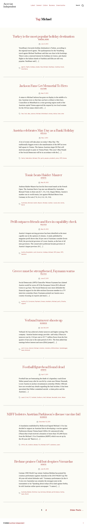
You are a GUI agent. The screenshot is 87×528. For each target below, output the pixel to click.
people (47, 158)
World (23, 205)
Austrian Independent (16, 523)
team (22, 494)
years (58, 445)
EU (27, 301)
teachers (24, 254)
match (35, 203)
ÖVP (55, 252)
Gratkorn (39, 397)
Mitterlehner (55, 348)
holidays (32, 67)
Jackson (33, 114)
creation (30, 445)
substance (53, 445)
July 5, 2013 (44, 44)
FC (30, 397)
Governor (39, 252)
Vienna (65, 158)
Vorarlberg (24, 69)
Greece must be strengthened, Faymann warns (43, 271)
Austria (23, 252)
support (23, 303)
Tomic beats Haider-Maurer (43, 175)
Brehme (34, 492)
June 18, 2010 (45, 469)
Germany (43, 492)
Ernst (27, 397)
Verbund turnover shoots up (43, 320)
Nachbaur (51, 67)
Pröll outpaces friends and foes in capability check (44, 222)
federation (29, 158)
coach (23, 397)
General (38, 5)
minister (41, 348)
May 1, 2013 (44, 138)
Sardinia (57, 67)
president (52, 158)
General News (43, 39)
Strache (63, 301)
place (58, 252)
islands (38, 67)
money (51, 114)
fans (22, 114)
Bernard (30, 203)
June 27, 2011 (45, 278)
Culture (45, 5)
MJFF (48, 445)
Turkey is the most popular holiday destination (43, 37)
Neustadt (54, 397)
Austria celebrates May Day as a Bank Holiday (43, 131)
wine (62, 114)
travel (62, 67)
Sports (43, 178)
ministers (48, 348)
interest (31, 348)
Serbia (62, 492)
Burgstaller (29, 252)
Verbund (27, 350)
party (42, 158)
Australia (24, 492)
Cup (39, 492)
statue (55, 114)
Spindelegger (63, 348)
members (48, 301)
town (59, 114)
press (57, 158)
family (23, 158)
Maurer (40, 203)
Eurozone (31, 301)
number (50, 203)
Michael (45, 67)
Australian (24, 203)
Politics (43, 133)
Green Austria (60, 5)
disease (36, 445)
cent (34, 252)
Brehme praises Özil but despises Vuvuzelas (43, 462)
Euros (26, 348)
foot (25, 114)
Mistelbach (44, 114)
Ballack (29, 492)
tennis (62, 203)
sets (58, 203)
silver (59, 397)
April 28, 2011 (45, 328)
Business (52, 5)
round (55, 203)
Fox (39, 445)
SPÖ (60, 158)
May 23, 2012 (45, 229)
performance (56, 492)
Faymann (37, 301)
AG (26, 445)
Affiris (23, 445)
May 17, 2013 (44, 93)
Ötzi (39, 158)
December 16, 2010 (44, 422)
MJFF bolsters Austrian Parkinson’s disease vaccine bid (43, 414)
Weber (64, 397)
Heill (44, 397)
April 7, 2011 (44, 374)
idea (29, 114)
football (33, 397)
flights (28, 67)
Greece (43, 301)
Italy (41, 67)
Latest (33, 5)
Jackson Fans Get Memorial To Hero (43, 86)
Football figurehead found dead (44, 367)
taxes (22, 350)
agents (23, 67)
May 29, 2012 (45, 182)
